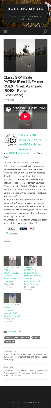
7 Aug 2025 (9, 100)
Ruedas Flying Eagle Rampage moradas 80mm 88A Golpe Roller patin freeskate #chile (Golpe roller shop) (25, 355)
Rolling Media (25, 9)
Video (11, 332)
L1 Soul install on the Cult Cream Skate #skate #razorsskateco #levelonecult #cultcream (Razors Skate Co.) (25, 371)
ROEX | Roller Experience (21, 153)
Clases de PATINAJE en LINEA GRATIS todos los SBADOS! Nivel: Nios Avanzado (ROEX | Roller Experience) (32, 275)
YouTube (17, 332)
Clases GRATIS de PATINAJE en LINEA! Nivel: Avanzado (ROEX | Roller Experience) (12, 310)
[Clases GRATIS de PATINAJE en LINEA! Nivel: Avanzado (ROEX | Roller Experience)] (12, 298)
